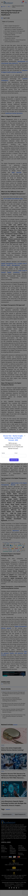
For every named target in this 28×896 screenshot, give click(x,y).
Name (3, 453)
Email (16, 453)
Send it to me (14, 460)
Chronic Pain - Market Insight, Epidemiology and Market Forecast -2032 (13, 438)
